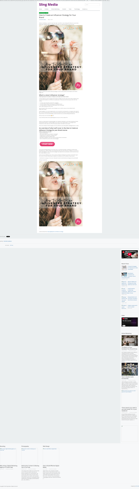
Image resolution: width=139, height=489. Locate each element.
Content (64, 9)
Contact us (84, 9)
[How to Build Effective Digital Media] (51, 456)
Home (40, 9)
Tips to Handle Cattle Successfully (128, 377)
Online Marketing (55, 9)
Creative (46, 9)
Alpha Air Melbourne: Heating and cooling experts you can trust (132, 283)
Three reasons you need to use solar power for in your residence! (129, 409)
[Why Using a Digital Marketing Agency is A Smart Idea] (8, 456)
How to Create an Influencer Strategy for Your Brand (57, 16)
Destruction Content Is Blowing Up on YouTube (30, 466)
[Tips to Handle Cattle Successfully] (130, 369)
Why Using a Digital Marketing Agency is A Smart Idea (8, 466)
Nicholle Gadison (43, 19)
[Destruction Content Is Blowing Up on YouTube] (29, 456)
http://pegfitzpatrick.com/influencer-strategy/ (55, 231)
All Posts (11, 245)
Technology (77, 9)
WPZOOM (137, 486)
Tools (70, 9)
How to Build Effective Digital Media (51, 466)
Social (47, 12)
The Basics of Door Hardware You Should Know (129, 348)
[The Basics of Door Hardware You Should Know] (130, 340)
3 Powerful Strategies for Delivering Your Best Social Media (133, 268)
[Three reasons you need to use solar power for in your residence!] (130, 398)
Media (48, 4)
